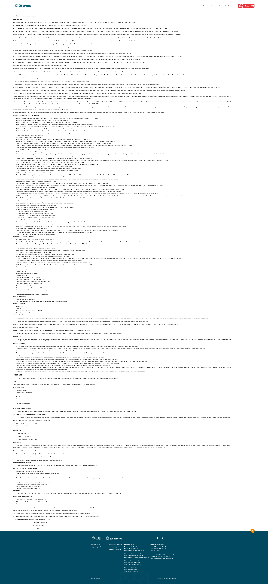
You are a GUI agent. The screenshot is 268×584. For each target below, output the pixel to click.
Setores (213, 5)
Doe (236, 5)
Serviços (205, 5)
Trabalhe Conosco (229, 1)
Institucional (196, 5)
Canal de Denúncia (250, 1)
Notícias (221, 5)
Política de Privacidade (95, 578)
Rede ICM (220, 1)
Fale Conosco (229, 5)
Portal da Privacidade (239, 1)
